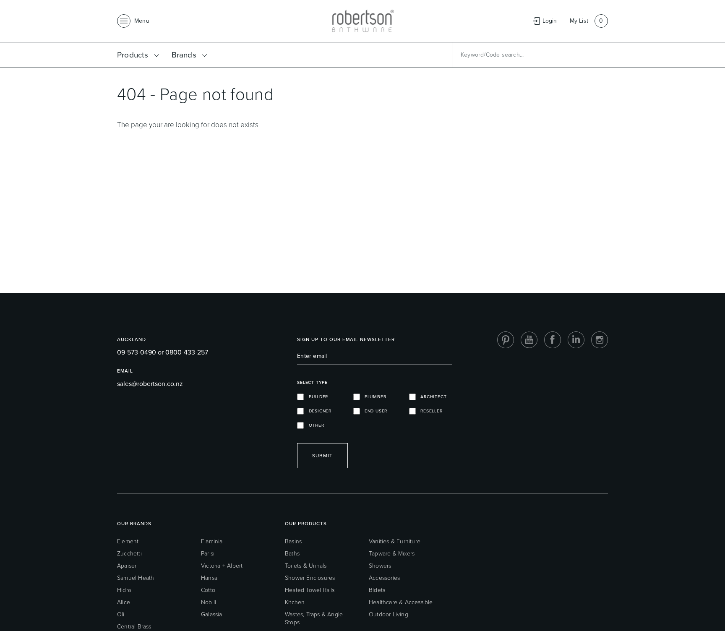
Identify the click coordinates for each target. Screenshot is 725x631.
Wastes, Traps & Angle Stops (314, 618)
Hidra (124, 590)
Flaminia (212, 541)
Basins (293, 541)
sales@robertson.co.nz (150, 384)
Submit (322, 455)
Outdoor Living (388, 614)
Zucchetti (129, 554)
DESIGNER (317, 411)
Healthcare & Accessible (401, 602)
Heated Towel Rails (310, 590)
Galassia (211, 614)
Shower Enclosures (310, 578)
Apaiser (126, 566)
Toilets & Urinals (305, 566)
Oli (121, 614)
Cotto (208, 590)
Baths (292, 554)
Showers (380, 566)
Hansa (209, 578)
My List (579, 20)
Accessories (384, 578)
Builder (316, 397)
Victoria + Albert (222, 566)
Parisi (207, 554)
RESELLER (429, 411)
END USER (374, 411)
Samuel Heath (135, 578)
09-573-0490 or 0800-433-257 (162, 352)
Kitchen (295, 602)
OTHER (314, 425)
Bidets (377, 590)
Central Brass (134, 627)
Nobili (208, 602)
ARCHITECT (431, 397)
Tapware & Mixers (392, 554)
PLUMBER (373, 397)
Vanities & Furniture (394, 541)
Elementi (128, 541)
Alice (123, 602)
